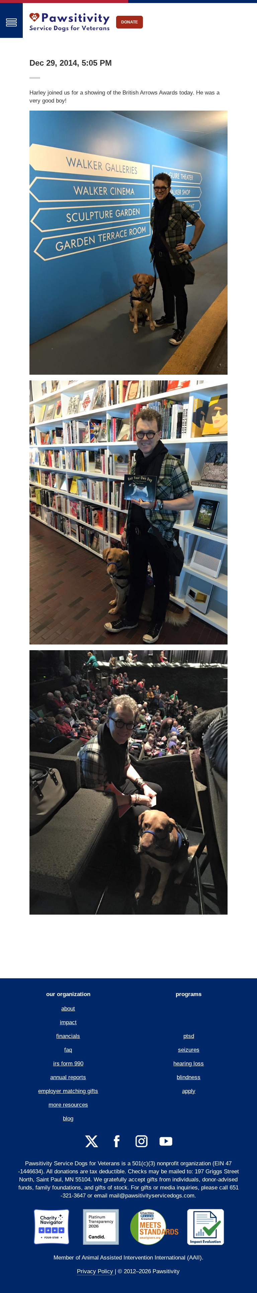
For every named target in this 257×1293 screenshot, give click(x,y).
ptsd (188, 1036)
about (68, 1008)
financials (68, 1036)
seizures (188, 1050)
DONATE (129, 22)
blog (68, 1118)
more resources (68, 1105)
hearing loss (188, 1063)
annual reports (68, 1077)
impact (68, 1022)
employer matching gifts (68, 1091)
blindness (188, 1077)
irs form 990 (68, 1063)
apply (188, 1091)
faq (68, 1050)
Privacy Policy (96, 1271)
